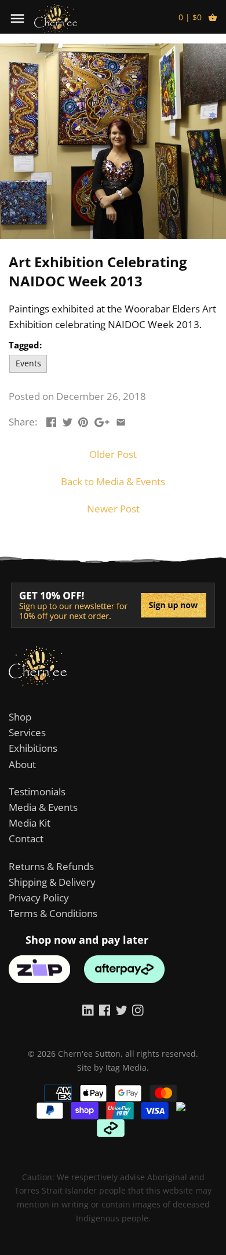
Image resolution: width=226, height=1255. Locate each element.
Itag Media (126, 1067)
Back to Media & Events (113, 481)
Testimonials (37, 791)
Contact (26, 838)
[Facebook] (105, 1009)
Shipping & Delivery (52, 882)
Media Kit (29, 823)
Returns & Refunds (51, 866)
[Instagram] (138, 1009)
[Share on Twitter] (67, 420)
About (22, 764)
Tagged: (25, 345)
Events (28, 363)
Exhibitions (33, 748)
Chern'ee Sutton (89, 1053)
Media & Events (43, 807)
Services (27, 732)
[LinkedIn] (88, 1009)
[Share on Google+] (102, 420)
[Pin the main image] (83, 420)
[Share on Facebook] (51, 420)
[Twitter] (121, 1009)
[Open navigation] (17, 18)
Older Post (113, 454)
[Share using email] (121, 420)
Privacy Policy (39, 897)
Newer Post (113, 508)
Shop (20, 716)
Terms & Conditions (53, 913)
